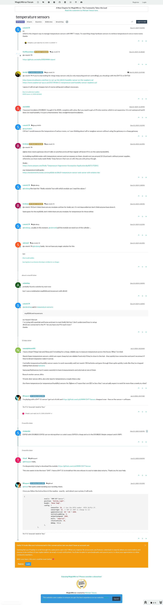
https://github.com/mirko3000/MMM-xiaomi (39, 59)
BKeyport (26, 396)
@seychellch (37, 125)
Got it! (116, 599)
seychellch (26, 107)
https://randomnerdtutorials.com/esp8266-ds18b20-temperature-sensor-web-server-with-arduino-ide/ (61, 172)
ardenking (26, 283)
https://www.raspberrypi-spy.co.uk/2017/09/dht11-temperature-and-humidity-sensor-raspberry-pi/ (60, 83)
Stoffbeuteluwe (28, 52)
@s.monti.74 (55, 52)
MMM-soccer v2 (27, 94)
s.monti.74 (26, 28)
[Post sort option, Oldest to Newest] (132, 21)
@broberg (36, 185)
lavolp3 (25, 72)
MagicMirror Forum (24, 2)
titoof (25, 458)
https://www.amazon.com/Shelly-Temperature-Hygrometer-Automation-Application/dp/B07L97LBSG (60, 166)
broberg (25, 144)
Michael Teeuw (90, 593)
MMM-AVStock (37, 94)
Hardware (21, 21)
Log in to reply (141, 22)
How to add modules (28, 258)
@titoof (50, 483)
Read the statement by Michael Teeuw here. (81, 10)
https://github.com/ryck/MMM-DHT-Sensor (79, 399)
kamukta (42, 366)
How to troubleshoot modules (31, 92)
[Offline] (19, 53)
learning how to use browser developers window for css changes (41, 262)
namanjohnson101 (29, 348)
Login (28, 564)
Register (21, 564)
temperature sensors (45, 307)
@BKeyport (33, 458)
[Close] (145, 545)
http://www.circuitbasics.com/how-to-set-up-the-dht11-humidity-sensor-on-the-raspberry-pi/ (58, 80)
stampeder (26, 431)
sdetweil (26, 243)
